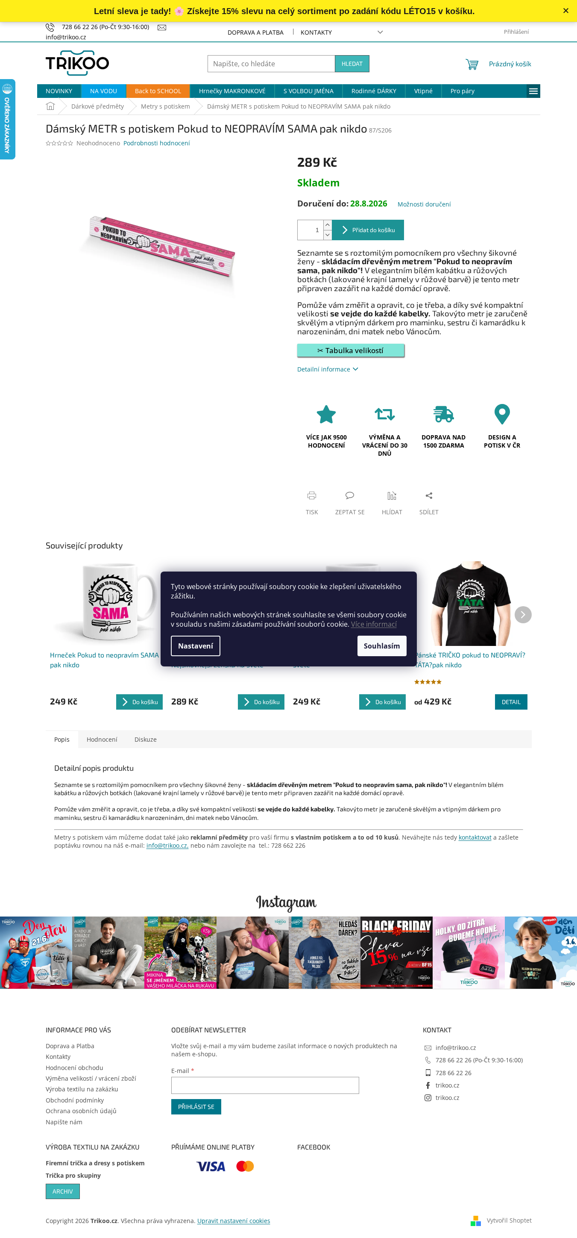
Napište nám (64, 1122)
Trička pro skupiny (73, 1175)
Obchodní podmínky (75, 1100)
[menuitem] (59, 91)
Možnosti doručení (424, 204)
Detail (511, 701)
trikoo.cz (448, 1085)
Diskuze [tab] (146, 739)
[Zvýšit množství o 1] (327, 225)
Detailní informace (323, 369)
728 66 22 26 (454, 1073)
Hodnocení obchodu (74, 1068)
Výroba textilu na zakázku (82, 1089)
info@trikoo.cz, (167, 845)
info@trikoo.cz (456, 1047)
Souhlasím (382, 646)
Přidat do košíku (373, 229)
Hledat (352, 63)
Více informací (374, 624)
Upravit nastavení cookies (233, 1221)
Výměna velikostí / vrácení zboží (91, 1078)
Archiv (63, 1191)
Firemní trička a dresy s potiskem (95, 1163)
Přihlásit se (196, 1106)
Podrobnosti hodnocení (156, 143)
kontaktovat (475, 837)
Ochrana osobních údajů (81, 1111)
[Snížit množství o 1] (327, 235)
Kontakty (316, 32)
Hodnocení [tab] (102, 739)
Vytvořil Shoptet (509, 1220)
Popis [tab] (62, 739)
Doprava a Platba (256, 32)
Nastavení (195, 646)
